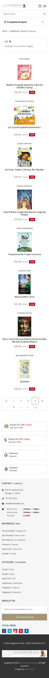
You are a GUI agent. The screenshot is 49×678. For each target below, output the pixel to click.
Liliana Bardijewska (24, 228)
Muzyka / (8, 574)
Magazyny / (11, 592)
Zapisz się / (24, 617)
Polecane (13, 453)
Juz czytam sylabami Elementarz (24, 127)
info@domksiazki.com (14, 503)
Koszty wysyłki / (14, 530)
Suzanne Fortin (24, 270)
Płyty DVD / (9, 578)
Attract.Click (29, 669)
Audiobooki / (12, 583)
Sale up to (16, 427)
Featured (12, 456)
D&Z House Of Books (28, 663)
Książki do (20, 424)
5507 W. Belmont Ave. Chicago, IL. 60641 (14, 491)
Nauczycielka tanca (24, 296)
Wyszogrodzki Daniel (24, 355)
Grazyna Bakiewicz (24, 186)
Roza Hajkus (24, 58)
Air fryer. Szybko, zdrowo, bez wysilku (24, 169)
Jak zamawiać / (13, 535)
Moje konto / (12, 549)
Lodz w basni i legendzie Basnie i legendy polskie (24, 213)
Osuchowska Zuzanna (24, 101)
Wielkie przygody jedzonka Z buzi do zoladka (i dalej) (24, 86)
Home (4, 31)
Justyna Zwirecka (24, 143)
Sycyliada (24, 381)
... (21, 407)
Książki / (8, 569)
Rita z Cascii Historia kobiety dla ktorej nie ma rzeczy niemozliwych (24, 340)
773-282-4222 (11, 498)
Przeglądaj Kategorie (17, 22)
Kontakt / (9, 553)
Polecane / (10, 544)
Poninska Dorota (24, 313)
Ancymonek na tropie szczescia (24, 254)
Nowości (13, 467)
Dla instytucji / (14, 540)
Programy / (11, 587)
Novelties (13, 470)
